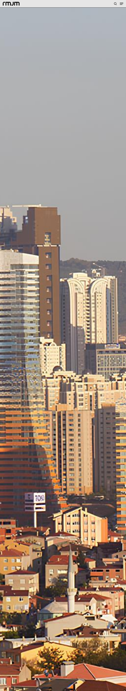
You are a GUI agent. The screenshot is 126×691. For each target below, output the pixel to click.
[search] (115, 4)
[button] (121, 3)
